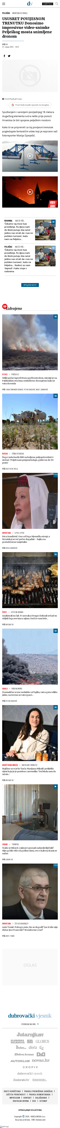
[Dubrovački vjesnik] (30, 1073)
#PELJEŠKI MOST (30, 285)
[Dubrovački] (30, 3)
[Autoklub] (20, 1060)
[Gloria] (32, 1048)
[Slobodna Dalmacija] (17, 1041)
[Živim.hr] (21, 1048)
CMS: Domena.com (38, 1119)
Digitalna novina (21, 1100)
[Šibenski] (39, 1080)
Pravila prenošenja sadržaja (38, 1091)
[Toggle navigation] (3, 3)
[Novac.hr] (41, 1060)
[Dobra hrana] (24, 1054)
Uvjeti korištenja (12, 1091)
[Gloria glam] (41, 1048)
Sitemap (43, 1100)
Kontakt (27, 1097)
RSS (34, 1100)
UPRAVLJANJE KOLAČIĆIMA (30, 1110)
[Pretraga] (57, 4)
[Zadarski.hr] (21, 1080)
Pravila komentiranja (39, 1094)
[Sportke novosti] (30, 1041)
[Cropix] (30, 1067)
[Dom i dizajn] (41, 1054)
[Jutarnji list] (30, 1035)
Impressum (14, 1097)
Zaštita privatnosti (15, 1094)
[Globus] (42, 1041)
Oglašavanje (41, 1097)
